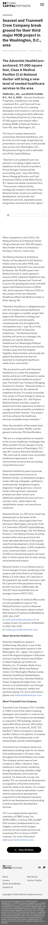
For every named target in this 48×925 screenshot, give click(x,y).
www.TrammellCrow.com (20, 839)
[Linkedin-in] (39, 867)
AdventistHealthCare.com (28, 695)
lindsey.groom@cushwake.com (21, 629)
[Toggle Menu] (42, 4)
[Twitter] (44, 867)
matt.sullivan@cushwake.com (20, 619)
